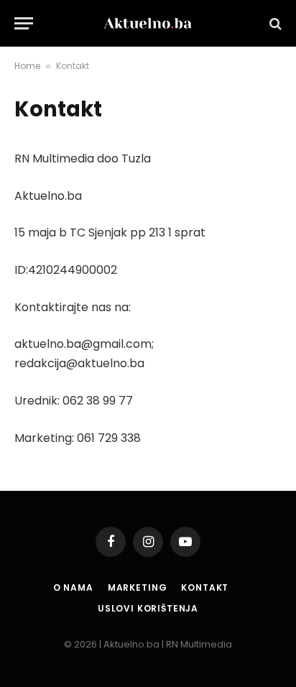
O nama (73, 587)
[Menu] (23, 23)
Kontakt (204, 587)
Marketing (137, 587)
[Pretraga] (274, 23)
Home (27, 66)
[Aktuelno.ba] (148, 23)
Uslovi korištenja (148, 608)
